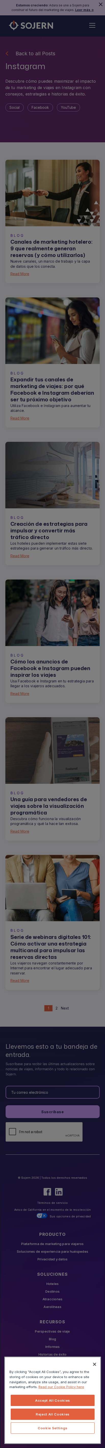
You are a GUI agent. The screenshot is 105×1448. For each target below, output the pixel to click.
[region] (52, 1400)
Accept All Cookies (52, 1400)
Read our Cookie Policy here (61, 1387)
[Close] (94, 1364)
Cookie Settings (53, 1428)
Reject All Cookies (53, 1414)
